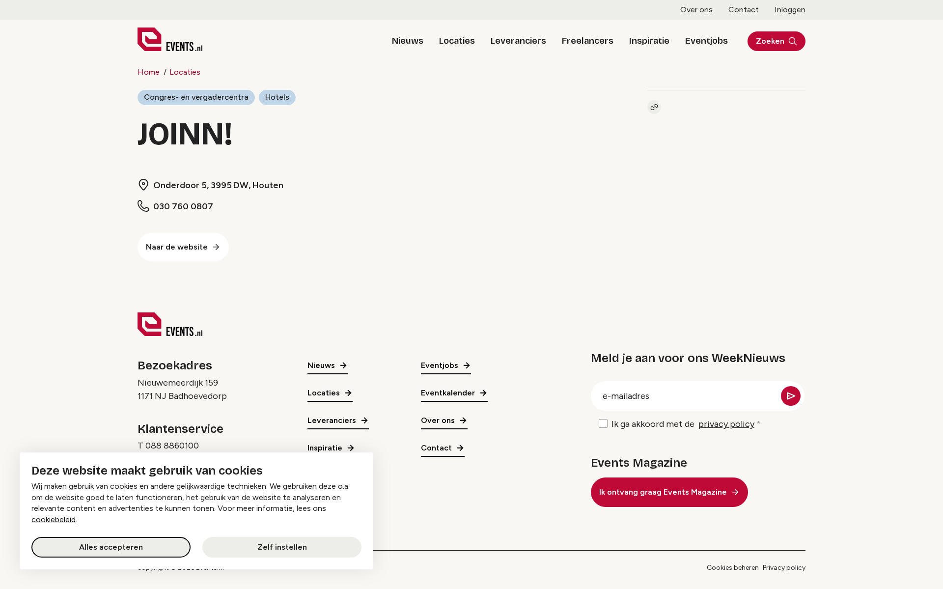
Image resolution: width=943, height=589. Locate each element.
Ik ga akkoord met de (682, 424)
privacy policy (726, 424)
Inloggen (790, 9)
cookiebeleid (53, 519)
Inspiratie (649, 40)
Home (149, 72)
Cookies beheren (733, 567)
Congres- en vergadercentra (196, 97)
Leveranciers (518, 40)
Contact (743, 9)
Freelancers (587, 40)
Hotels (277, 97)
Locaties (457, 40)
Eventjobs (706, 40)
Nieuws (407, 40)
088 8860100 (172, 445)
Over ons (696, 9)
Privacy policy (784, 567)
